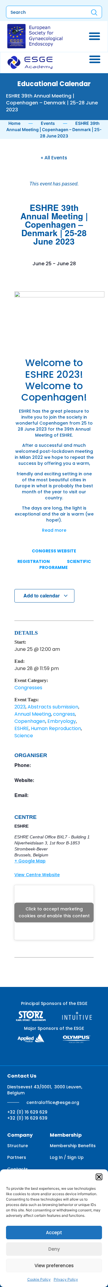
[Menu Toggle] (94, 36)
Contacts (17, 1169)
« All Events (54, 157)
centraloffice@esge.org (52, 1102)
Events (48, 123)
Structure (17, 1146)
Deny (54, 1249)
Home (14, 123)
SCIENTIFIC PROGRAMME (65, 564)
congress (64, 714)
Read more (54, 530)
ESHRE (21, 728)
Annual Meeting (32, 714)
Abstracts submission (53, 706)
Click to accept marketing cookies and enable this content (54, 912)
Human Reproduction (56, 728)
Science (23, 735)
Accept (54, 1232)
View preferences (54, 1265)
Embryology (61, 721)
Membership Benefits (73, 1146)
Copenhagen (29, 721)
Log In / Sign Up (67, 1157)
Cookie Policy (39, 1279)
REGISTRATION (33, 561)
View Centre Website (37, 875)
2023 (20, 706)
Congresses (28, 687)
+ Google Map (30, 861)
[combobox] (43, 12)
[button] (99, 1177)
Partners (16, 1157)
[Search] (94, 12)
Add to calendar (42, 595)
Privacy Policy (66, 1279)
